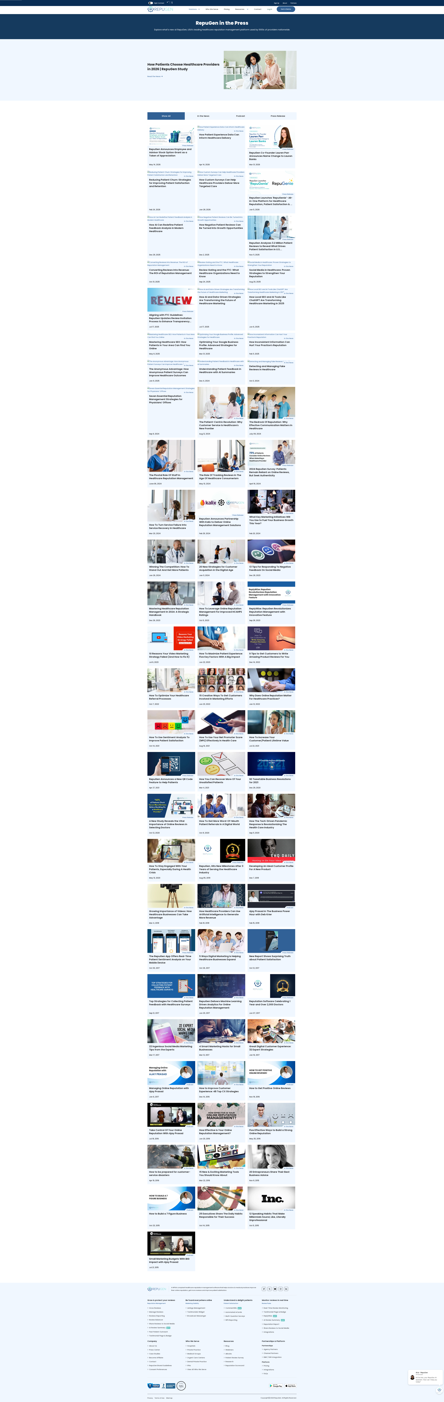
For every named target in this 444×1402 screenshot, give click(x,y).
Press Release (278, 116)
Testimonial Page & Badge (160, 1336)
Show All (166, 116)
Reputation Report (271, 1324)
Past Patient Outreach (158, 1332)
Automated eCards (233, 1312)
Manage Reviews (156, 1312)
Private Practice (193, 1350)
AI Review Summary (159, 1327)
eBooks (228, 1354)
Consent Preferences (158, 1369)
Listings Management (196, 1308)
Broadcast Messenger (196, 1316)
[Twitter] (269, 1289)
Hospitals (191, 1346)
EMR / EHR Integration (273, 1357)
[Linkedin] (286, 1289)
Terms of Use (159, 1398)
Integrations (269, 1332)
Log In (269, 9)
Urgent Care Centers (196, 1358)
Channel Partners (271, 1353)
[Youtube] (275, 1289)
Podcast (240, 116)
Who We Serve (212, 9)
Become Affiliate (156, 1358)
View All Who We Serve (196, 1369)
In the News (203, 116)
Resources (239, 9)
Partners (294, 3)
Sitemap (169, 1398)
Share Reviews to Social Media (162, 1324)
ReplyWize (270, 1316)
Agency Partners (271, 1349)
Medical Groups (194, 1354)
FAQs (266, 1373)
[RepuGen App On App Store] (291, 1386)
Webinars (229, 1350)
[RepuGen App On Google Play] (276, 1386)
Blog (227, 1346)
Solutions (193, 9)
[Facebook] (264, 1289)
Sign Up (276, 3)
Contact (257, 9)
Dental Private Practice (197, 1361)
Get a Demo (286, 9)
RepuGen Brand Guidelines (160, 1365)
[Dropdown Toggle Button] (247, 9)
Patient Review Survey (234, 1358)
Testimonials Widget (196, 1312)
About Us (153, 1346)
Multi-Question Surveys (235, 1316)
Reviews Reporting (157, 1316)
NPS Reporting (231, 1320)
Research (229, 1361)
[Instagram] (281, 1289)
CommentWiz (233, 1308)
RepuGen (277, 1398)
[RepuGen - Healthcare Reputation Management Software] (160, 9)
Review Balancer (156, 1320)
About (285, 3)
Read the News (154, 76)
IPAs (189, 1365)
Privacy (150, 1398)
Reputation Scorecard (234, 1365)
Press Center (154, 1350)
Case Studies (154, 1354)
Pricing (227, 9)
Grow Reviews (155, 1308)
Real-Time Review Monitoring (276, 1308)
